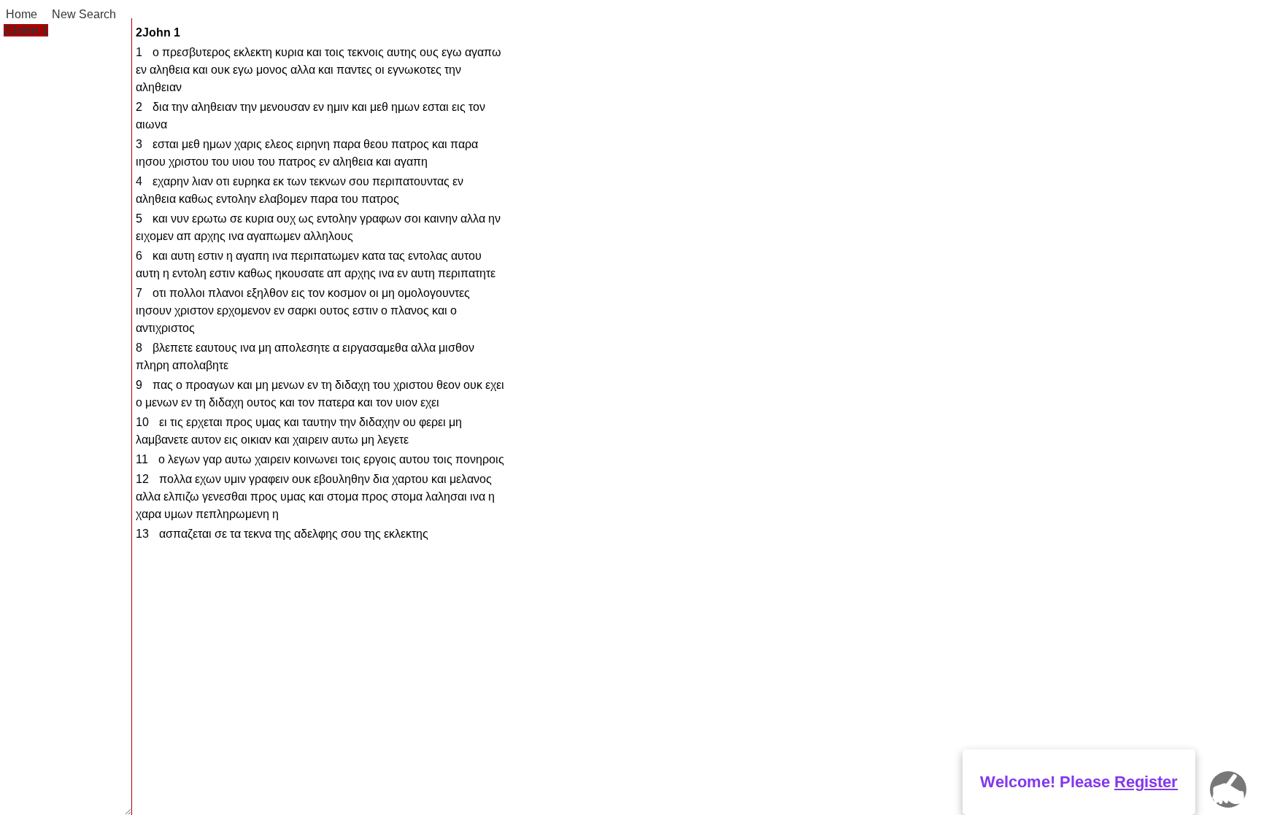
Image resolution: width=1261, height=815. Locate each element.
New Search (84, 14)
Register (1146, 782)
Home (21, 14)
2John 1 (26, 30)
